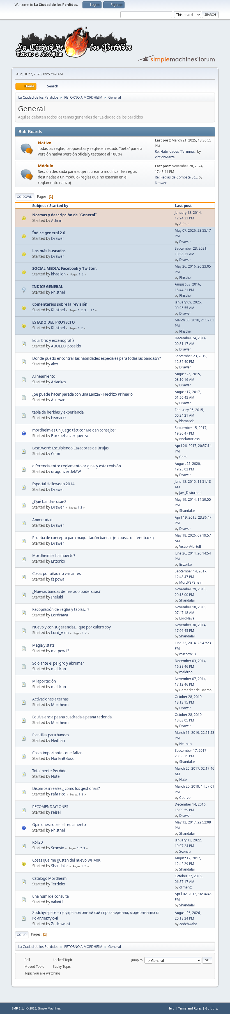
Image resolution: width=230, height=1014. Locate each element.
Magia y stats (43, 645)
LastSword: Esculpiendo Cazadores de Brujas (70, 448)
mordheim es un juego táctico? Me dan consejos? (74, 430)
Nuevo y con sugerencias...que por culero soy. (72, 627)
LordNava (59, 615)
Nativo (44, 142)
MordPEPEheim (191, 582)
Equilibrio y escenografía (53, 340)
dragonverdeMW (66, 471)
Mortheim (59, 704)
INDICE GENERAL (47, 286)
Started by (58, 205)
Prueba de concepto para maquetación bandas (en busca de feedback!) (93, 537)
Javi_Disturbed (190, 492)
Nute (55, 776)
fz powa (57, 579)
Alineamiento (43, 376)
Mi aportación (44, 681)
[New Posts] (26, 149)
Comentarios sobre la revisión (60, 304)
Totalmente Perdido (49, 770)
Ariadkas (58, 381)
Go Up (22, 934)
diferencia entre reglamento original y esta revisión (76, 465)
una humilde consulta (50, 896)
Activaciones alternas (50, 699)
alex (54, 363)
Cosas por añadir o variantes (56, 573)
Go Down (25, 196)
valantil (57, 901)
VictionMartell (165, 157)
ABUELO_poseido (66, 346)
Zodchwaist (60, 923)
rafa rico (58, 794)
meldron (58, 668)
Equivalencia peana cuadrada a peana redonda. (72, 717)
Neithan (58, 740)
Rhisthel (185, 277)
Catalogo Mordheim (49, 878)
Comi (55, 453)
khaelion (58, 274)
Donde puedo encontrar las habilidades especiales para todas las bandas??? (96, 358)
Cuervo (184, 797)
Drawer (161, 182)
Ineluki (57, 597)
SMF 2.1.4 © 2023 (24, 1008)
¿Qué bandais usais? (49, 501)
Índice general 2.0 (48, 232)
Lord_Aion (60, 632)
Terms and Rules (190, 1008)
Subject (39, 205)
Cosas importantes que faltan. (58, 752)
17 (92, 310)
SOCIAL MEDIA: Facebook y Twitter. (64, 268)
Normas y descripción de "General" (64, 214)
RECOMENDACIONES (50, 806)
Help (171, 1008)
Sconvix (57, 847)
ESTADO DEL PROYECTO (53, 322)
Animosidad (42, 519)
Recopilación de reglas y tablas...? (60, 609)
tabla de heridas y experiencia (58, 412)
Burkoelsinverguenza (69, 435)
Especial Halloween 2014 (53, 483)
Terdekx (58, 884)
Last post (183, 205)
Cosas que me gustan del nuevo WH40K (66, 860)
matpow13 (60, 650)
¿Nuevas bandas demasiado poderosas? (66, 591)
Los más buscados (49, 250)
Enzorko (58, 561)
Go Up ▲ (212, 1008)
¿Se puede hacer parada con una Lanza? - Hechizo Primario (82, 394)
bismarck (58, 417)
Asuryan (58, 399)
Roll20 (37, 842)
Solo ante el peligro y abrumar (58, 663)
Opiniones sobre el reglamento (59, 824)
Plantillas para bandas (50, 734)
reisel (56, 812)
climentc (185, 887)
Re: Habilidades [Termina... (175, 151)
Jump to (137, 960)
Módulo (45, 165)
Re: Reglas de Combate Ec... (176, 177)
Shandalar (187, 510)
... (88, 310)
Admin (56, 220)
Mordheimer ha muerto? (53, 555)
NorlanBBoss (189, 439)
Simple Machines (49, 1008)
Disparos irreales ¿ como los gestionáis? (66, 788)
